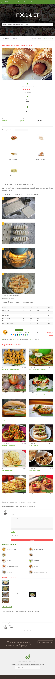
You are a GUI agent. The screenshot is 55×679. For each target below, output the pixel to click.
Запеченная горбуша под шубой (37, 394)
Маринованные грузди (34, 470)
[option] (27, 619)
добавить (14, 339)
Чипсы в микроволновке (8, 470)
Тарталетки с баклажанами (8, 445)
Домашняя (4, 120)
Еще (52, 1)
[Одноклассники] (13, 335)
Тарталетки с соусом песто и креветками (39, 496)
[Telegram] (27, 335)
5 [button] (30, 630)
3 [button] (27, 630)
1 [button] (24, 630)
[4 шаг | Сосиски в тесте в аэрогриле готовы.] (18, 283)
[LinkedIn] (21, 335)
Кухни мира (46, 1)
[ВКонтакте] (11, 335)
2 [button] (25, 630)
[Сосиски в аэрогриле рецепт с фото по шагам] (27, 64)
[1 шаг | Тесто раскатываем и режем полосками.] (18, 208)
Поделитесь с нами (46, 642)
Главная (34, 38)
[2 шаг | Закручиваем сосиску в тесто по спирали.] (18, 233)
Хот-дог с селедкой (7, 420)
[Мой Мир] (15, 335)
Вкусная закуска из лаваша (8, 496)
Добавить (32, 540)
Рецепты (20, 1)
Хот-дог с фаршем (33, 445)
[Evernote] (19, 335)
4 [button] (29, 630)
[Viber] (23, 335)
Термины (33, 1)
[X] (17, 335)
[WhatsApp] (25, 335)
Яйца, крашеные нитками (8, 394)
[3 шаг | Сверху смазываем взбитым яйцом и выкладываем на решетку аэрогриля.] (18, 258)
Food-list (5, 1)
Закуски (22, 120)
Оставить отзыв (50, 332)
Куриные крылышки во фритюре (10, 369)
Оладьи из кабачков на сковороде (37, 369)
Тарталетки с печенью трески (36, 420)
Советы (39, 1)
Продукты (26, 1)
